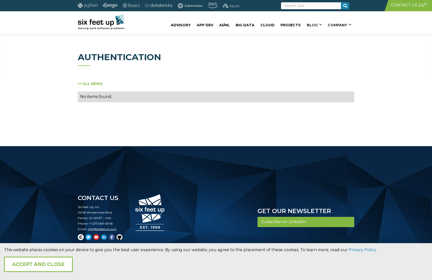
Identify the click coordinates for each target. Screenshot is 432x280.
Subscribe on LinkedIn (283, 221)
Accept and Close (38, 264)
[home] (101, 21)
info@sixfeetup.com (102, 229)
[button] (314, 25)
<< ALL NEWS (90, 83)
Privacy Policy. (363, 249)
